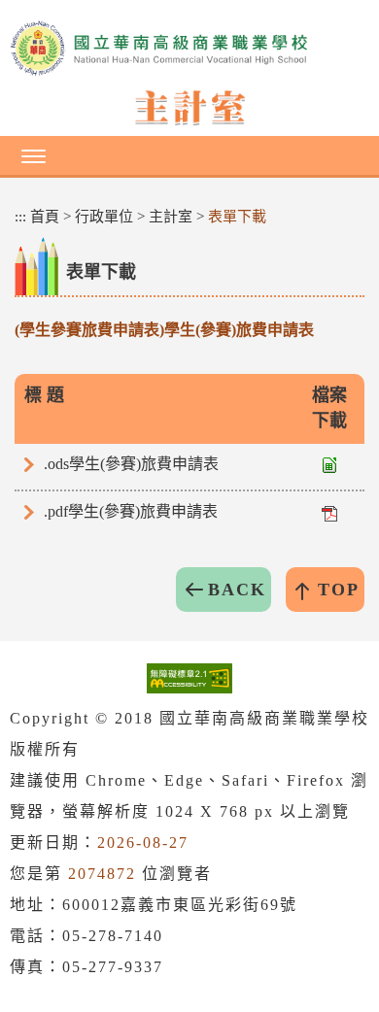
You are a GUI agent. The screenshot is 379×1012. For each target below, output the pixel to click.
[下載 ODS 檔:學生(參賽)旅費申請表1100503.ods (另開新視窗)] (329, 463)
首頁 (44, 216)
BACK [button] (237, 589)
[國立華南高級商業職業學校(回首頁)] (189, 48)
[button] (189, 155)
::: (20, 216)
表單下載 (237, 216)
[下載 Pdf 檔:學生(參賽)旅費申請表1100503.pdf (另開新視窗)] (329, 511)
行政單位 (104, 216)
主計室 (170, 216)
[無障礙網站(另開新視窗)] (189, 677)
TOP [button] (339, 589)
